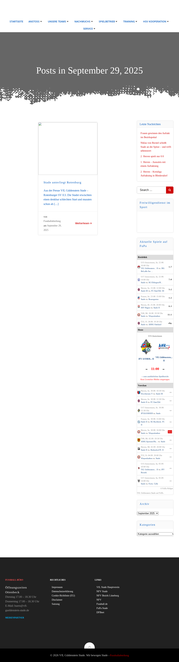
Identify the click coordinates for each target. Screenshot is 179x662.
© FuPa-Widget (166, 488)
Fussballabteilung (52, 221)
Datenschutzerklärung (62, 591)
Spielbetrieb (107, 21)
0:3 (170, 306)
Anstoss (34, 21)
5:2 (170, 289)
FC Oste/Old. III (157, 291)
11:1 (170, 315)
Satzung (56, 604)
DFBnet (100, 612)
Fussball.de (102, 604)
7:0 (170, 279)
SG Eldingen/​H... (155, 282)
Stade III (144, 291)
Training (129, 21)
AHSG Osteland (155, 324)
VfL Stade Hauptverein (107, 587)
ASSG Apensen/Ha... (149, 441)
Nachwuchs (82, 21)
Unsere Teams (57, 21)
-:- (170, 392)
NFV (98, 599)
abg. (170, 323)
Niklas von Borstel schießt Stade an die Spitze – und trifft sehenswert (156, 147)
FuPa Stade (102, 608)
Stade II (156, 308)
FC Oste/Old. (156, 402)
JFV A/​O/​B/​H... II (146, 359)
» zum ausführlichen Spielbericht (155, 376)
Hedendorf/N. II (157, 450)
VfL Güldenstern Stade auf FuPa (150, 493)
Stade (143, 282)
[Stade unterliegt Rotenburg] (67, 148)
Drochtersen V (147, 394)
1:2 (170, 298)
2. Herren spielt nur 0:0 (152, 156)
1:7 (170, 267)
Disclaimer (57, 599)
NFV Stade (102, 591)
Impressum (57, 587)
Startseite (16, 21)
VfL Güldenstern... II (149, 268)
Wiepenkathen (154, 316)
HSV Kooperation (154, 21)
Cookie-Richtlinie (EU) (63, 595)
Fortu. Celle (153, 484)
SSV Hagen (145, 308)
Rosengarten (154, 299)
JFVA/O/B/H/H (147, 413)
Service (88, 28)
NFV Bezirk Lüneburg (107, 595)
